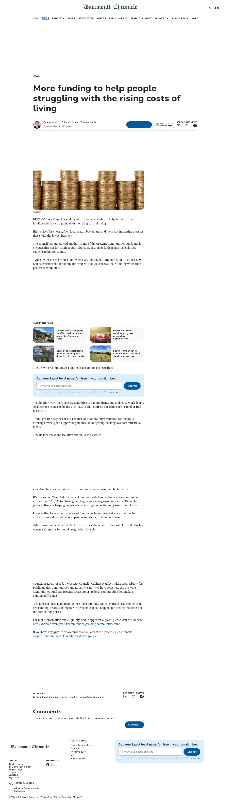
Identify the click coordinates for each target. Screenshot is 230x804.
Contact (74, 748)
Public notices (78, 758)
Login (217, 8)
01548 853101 (26, 783)
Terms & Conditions (81, 745)
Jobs (72, 755)
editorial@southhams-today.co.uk (26, 789)
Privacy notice (111, 392)
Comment (134, 724)
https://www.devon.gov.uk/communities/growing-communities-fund (76, 624)
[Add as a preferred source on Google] (164, 125)
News (36, 76)
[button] (13, 7)
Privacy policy (78, 751)
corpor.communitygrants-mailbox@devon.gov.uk (64, 636)
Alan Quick (52, 122)
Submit (132, 386)
